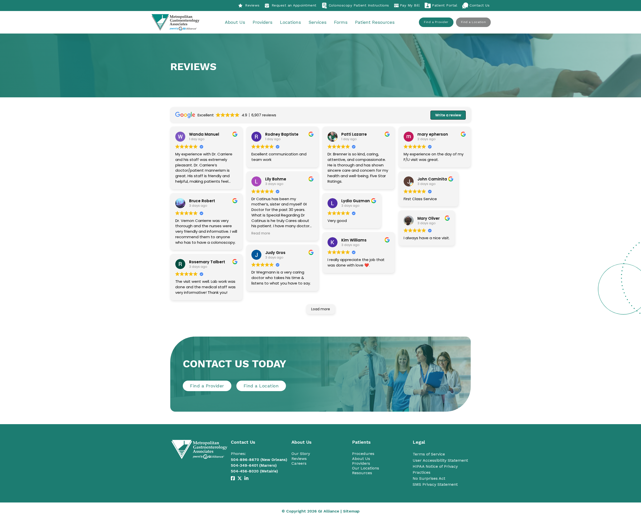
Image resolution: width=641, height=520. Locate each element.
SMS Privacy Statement (435, 484)
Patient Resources (375, 22)
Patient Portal (444, 5)
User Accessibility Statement (440, 460)
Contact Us (479, 5)
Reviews (252, 5)
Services (317, 22)
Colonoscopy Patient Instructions (359, 5)
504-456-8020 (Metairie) (254, 471)
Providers (262, 22)
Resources (362, 472)
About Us (235, 22)
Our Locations (365, 468)
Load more (320, 309)
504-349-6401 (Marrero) (254, 465)
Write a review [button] (448, 115)
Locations (290, 22)
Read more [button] (260, 233)
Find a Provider (436, 22)
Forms (341, 22)
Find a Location (473, 22)
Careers (298, 463)
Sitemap (351, 511)
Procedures (363, 453)
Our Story (300, 453)
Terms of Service (429, 454)
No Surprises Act (429, 478)
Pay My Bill (410, 5)
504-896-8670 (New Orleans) (259, 459)
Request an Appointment (294, 5)
